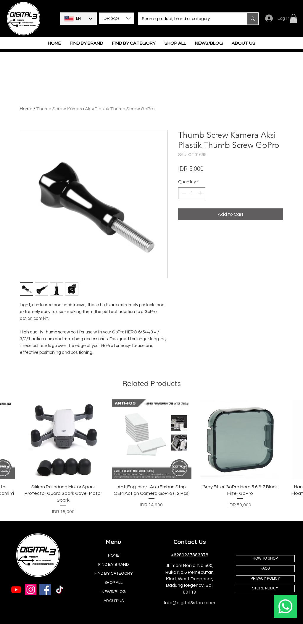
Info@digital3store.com (189, 602)
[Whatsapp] (285, 606)
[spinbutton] (192, 193)
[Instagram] (30, 589)
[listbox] (116, 18)
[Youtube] (16, 589)
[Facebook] (45, 589)
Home (26, 108)
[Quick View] (63, 439)
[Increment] (201, 193)
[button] (116, 18)
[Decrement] (183, 193)
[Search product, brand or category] (252, 19)
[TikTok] (59, 589)
